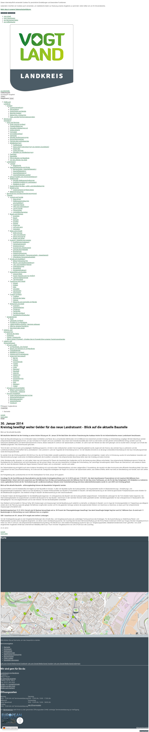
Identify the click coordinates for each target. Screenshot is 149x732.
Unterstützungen (18, 266)
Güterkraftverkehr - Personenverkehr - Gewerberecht (30, 255)
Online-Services (18, 150)
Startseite (7, 411)
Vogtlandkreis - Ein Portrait (19, 347)
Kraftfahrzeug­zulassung (21, 242)
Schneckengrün (18, 378)
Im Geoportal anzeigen (8, 679)
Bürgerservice (8, 710)
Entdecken (10, 335)
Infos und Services (13, 122)
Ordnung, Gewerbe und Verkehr (20, 240)
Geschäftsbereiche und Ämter (20, 167)
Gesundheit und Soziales (18, 272)
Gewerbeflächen (18, 307)
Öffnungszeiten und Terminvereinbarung (23, 177)
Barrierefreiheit (9, 656)
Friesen (15, 363)
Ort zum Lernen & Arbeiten (16, 388)
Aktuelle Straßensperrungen (19, 137)
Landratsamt (11, 162)
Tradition (16, 296)
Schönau (16, 380)
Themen (9, 195)
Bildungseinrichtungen (20, 261)
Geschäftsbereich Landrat (21, 175)
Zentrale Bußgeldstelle (20, 249)
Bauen (15, 218)
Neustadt (16, 371)
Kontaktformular (9, 653)
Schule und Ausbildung (17, 259)
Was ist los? (17, 199)
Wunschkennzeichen (17, 139)
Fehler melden (8, 658)
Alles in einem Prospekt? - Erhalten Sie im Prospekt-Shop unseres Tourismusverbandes (36, 339)
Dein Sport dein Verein (17, 328)
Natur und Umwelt (16, 231)
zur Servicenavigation (11, 20)
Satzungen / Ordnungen (18, 115)
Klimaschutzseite (142, 728)
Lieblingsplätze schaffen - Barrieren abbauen (25, 324)
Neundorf (16, 369)
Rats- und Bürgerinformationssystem (22, 117)
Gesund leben (17, 274)
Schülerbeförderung (19, 270)
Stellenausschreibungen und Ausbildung (21, 202)
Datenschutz (8, 651)
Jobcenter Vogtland (16, 320)
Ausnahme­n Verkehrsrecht (22, 248)
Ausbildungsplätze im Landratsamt (25, 182)
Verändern (16, 229)
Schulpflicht (17, 268)
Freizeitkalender (15, 350)
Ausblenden (4, 13)
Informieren (17, 292)
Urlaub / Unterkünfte (14, 337)
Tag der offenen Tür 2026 (18, 160)
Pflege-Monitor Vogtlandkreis (19, 158)
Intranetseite (144, 731)
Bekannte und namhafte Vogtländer (25, 302)
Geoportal (13, 135)
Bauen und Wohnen (16, 214)
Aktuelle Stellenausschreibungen (24, 180)
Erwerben (16, 216)
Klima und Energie (19, 236)
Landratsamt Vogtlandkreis (10, 673)
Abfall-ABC (16, 148)
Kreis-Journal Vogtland (17, 124)
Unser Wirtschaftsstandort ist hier (21, 395)
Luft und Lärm (18, 227)
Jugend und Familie (16, 197)
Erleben (15, 285)
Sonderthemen (12, 317)
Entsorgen (16, 225)
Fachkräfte (16, 311)
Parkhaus (13, 154)
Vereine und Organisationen (19, 354)
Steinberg (16, 384)
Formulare (13, 132)
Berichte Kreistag (15, 113)
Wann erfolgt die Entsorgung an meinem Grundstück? (31, 147)
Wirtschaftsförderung (17, 397)
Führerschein (17, 210)
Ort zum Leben (12, 345)
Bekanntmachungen (17, 191)
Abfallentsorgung (15, 143)
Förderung (16, 309)
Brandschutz (17, 251)
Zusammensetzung (16, 107)
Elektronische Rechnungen (12, 654)
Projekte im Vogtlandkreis (18, 322)
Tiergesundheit (18, 279)
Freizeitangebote (18, 205)
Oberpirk (16, 373)
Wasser (15, 223)
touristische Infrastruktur (21, 315)
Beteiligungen (14, 188)
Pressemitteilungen (16, 126)
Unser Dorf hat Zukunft (17, 356)
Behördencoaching (16, 399)
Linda (15, 367)
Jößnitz (15, 365)
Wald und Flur (17, 233)
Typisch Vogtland (15, 294)
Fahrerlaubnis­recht (19, 244)
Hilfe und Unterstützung (21, 206)
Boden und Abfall (18, 238)
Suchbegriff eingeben (8, 94)
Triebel (15, 386)
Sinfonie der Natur (19, 298)
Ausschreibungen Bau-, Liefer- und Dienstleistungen (27, 186)
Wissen (15, 283)
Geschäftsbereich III (19, 173)
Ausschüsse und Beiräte (18, 111)
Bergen (15, 358)
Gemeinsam (17, 291)
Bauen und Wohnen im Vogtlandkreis (22, 348)
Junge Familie (17, 208)
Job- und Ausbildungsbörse (22, 264)
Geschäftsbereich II (19, 171)
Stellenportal (14, 178)
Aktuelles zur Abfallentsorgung (23, 152)
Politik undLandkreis (7, 103)
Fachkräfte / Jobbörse (17, 391)
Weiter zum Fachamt (8, 688)
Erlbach (15, 360)
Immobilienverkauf (16, 134)
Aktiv (14, 287)
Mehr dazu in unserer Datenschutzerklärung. (16, 9)
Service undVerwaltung (8, 119)
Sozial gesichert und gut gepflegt (24, 276)
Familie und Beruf (19, 313)
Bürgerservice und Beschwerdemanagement (22, 193)
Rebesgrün (16, 375)
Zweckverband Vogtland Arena (23, 190)
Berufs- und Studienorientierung (23, 262)
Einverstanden (11, 13)
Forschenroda (17, 362)
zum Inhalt (7, 16)
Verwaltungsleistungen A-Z (19, 128)
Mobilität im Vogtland (17, 352)
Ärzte (11, 319)
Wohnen (16, 220)
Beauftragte (17, 165)
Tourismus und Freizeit (17, 281)
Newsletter (13, 156)
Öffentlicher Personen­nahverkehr (24, 257)
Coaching (16, 305)
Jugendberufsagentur (20, 212)
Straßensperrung (18, 246)
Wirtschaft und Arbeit (17, 304)
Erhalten (16, 221)
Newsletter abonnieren (11, 660)
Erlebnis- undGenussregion (8, 331)
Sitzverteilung (14, 109)
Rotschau (16, 376)
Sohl (14, 382)
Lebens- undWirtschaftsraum (9, 342)
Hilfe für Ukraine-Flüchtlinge (19, 326)
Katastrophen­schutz (20, 253)
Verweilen (16, 289)
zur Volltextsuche (9, 22)
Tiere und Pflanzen (19, 234)
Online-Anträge (15, 130)
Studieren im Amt (19, 184)
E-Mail (3, 684)
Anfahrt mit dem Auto (8, 686)
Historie (15, 300)
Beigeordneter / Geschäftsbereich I (24, 169)
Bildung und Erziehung (17, 390)
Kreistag (9, 106)
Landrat (12, 163)
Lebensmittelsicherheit (20, 277)
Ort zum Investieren (13, 393)
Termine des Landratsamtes (19, 141)
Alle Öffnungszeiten (34, 705)
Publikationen (17, 145)
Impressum (7, 649)
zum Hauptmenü (9, 18)
